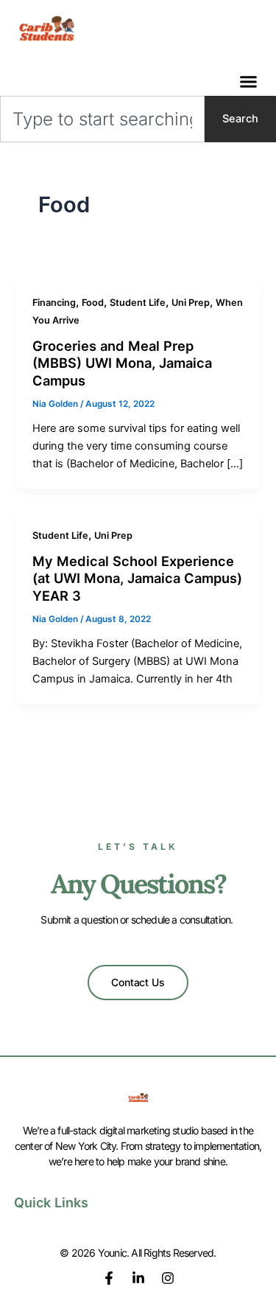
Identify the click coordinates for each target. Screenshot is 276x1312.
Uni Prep (190, 302)
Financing (54, 302)
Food (93, 302)
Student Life (138, 302)
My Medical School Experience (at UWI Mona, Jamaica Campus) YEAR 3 (137, 578)
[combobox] (102, 119)
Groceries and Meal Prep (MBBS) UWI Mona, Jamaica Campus (122, 363)
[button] (249, 82)
